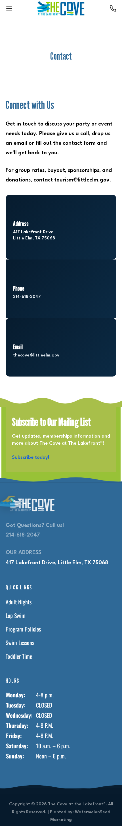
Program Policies (23, 629)
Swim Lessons (20, 642)
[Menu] (9, 8)
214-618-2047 (27, 297)
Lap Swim (16, 615)
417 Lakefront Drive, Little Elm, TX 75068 (57, 562)
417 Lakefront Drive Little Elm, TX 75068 (34, 235)
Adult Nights (18, 602)
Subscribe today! (30, 457)
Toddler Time (19, 656)
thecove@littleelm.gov (36, 355)
